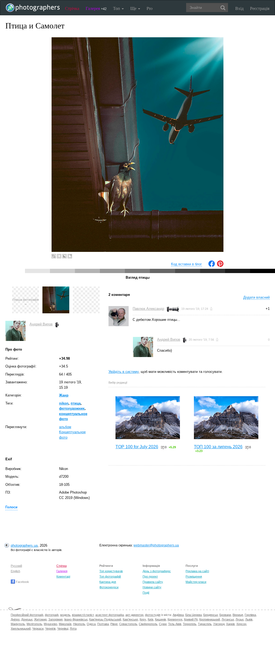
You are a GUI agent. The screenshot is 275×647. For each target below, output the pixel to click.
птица (76, 403)
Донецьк (26, 619)
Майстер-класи (196, 581)
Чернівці (62, 628)
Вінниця (238, 614)
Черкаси (38, 628)
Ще (134, 8)
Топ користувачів (111, 571)
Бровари (225, 614)
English (15, 571)
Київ (150, 619)
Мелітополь (34, 624)
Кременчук (175, 619)
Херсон (241, 624)
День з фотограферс (157, 571)
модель (65, 614)
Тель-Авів (174, 624)
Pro (150, 8)
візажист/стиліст (83, 614)
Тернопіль (189, 624)
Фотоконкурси (108, 587)
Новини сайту (152, 587)
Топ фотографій (110, 576)
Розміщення (194, 576)
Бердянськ (210, 614)
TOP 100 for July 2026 (136, 446)
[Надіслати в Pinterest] (220, 266)
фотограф (52, 614)
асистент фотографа (109, 614)
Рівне (114, 624)
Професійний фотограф (27, 614)
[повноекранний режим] (70, 256)
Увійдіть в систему (123, 372)
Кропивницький (209, 619)
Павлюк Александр (148, 309)
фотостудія (152, 614)
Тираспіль (205, 624)
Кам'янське (130, 619)
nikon (63, 403)
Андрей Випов (41, 324)
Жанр (63, 395)
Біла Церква (193, 614)
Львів (248, 619)
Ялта (73, 628)
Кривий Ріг (191, 619)
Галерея (96, 8)
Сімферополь (148, 624)
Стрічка (72, 8)
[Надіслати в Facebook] (211, 266)
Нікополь (79, 624)
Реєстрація (259, 8)
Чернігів (50, 628)
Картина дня (107, 581)
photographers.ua (24, 545)
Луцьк (240, 619)
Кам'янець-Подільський (105, 619)
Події (146, 592)
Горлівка (250, 614)
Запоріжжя (55, 619)
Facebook (22, 581)
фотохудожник (72, 408)
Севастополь (128, 624)
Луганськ (228, 619)
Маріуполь (18, 624)
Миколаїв (65, 624)
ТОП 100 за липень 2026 (218, 446)
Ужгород (219, 624)
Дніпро (15, 619)
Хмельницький (21, 628)
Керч (143, 619)
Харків (230, 624)
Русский (16, 565)
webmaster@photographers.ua (156, 545)
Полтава (103, 624)
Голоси (11, 507)
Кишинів (160, 619)
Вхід (239, 8)
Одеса (91, 624)
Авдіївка (178, 614)
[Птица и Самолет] (55, 289)
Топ (117, 8)
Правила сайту (153, 581)
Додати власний (256, 297)
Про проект (150, 576)
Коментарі (63, 576)
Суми (163, 624)
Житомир (40, 619)
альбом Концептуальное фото (72, 432)
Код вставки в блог (186, 264)
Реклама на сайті (197, 571)
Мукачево (50, 624)
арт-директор (134, 614)
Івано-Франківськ (76, 619)
